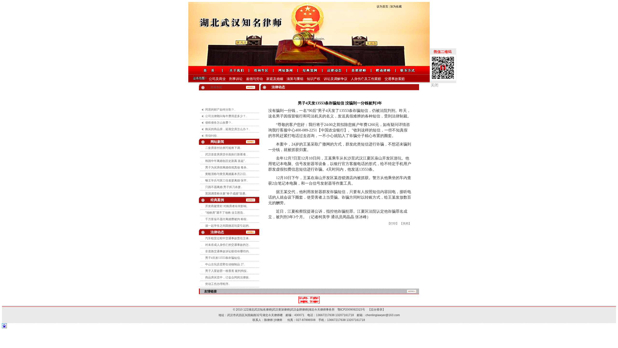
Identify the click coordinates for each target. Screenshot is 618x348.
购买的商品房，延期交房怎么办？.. (227, 123)
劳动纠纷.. (211, 130)
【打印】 (393, 223)
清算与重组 (295, 79)
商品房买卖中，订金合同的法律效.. (227, 277)
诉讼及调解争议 (335, 79)
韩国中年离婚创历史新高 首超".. (225, 161)
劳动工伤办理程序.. (217, 284)
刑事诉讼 (236, 79)
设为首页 (382, 6)
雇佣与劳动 (254, 79)
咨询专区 (216, 87)
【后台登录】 (375, 309)
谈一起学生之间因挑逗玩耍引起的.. (227, 225)
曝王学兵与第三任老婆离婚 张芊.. (226, 180)
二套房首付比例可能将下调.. (223, 148)
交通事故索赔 (395, 79)
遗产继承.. (211, 136)
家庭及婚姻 (274, 79)
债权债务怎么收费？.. (219, 117)
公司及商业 (217, 79)
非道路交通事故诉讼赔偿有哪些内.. (227, 251)
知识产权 (313, 79)
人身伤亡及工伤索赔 (366, 79)
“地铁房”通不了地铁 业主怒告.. (225, 212)
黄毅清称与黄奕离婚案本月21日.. (226, 174)
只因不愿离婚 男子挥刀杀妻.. (223, 187)
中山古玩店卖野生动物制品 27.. (225, 264)
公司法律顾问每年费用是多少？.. (226, 110)
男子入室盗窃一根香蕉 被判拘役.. (226, 271)
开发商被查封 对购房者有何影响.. (226, 206)
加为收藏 (396, 6)
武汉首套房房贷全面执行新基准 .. (226, 154)
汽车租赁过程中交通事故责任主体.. (227, 238)
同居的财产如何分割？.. (220, 104)
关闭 (434, 85)
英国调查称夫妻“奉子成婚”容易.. (226, 193)
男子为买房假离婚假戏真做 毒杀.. (226, 167)
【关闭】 (405, 223)
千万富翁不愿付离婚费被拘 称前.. (226, 219)
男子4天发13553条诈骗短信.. (223, 258)
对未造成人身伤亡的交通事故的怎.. (227, 244)
